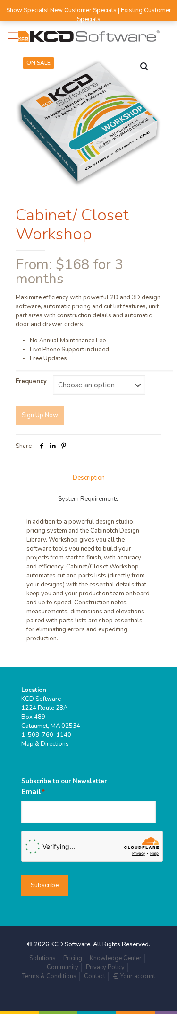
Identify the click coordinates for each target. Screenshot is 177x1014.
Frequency (31, 381)
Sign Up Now (40, 415)
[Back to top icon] (158, 995)
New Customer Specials (83, 10)
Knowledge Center (116, 958)
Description (89, 477)
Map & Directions (45, 744)
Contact (94, 976)
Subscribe (45, 885)
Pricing (72, 958)
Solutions (42, 958)
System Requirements (88, 499)
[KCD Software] (88, 35)
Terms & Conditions (49, 976)
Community (62, 967)
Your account (137, 976)
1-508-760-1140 (46, 735)
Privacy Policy (105, 967)
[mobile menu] (13, 35)
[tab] (88, 478)
